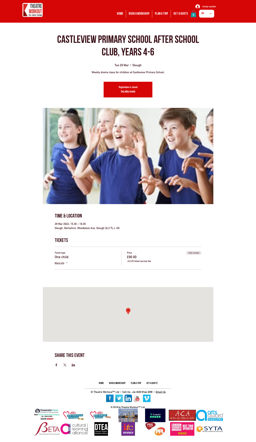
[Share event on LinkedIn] (73, 365)
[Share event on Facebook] (56, 365)
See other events (128, 91)
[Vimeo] (146, 398)
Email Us (161, 391)
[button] (193, 13)
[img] (46, 415)
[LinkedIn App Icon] (128, 398)
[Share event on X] (65, 365)
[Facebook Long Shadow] (110, 398)
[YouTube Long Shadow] (137, 398)
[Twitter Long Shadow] (119, 398)
